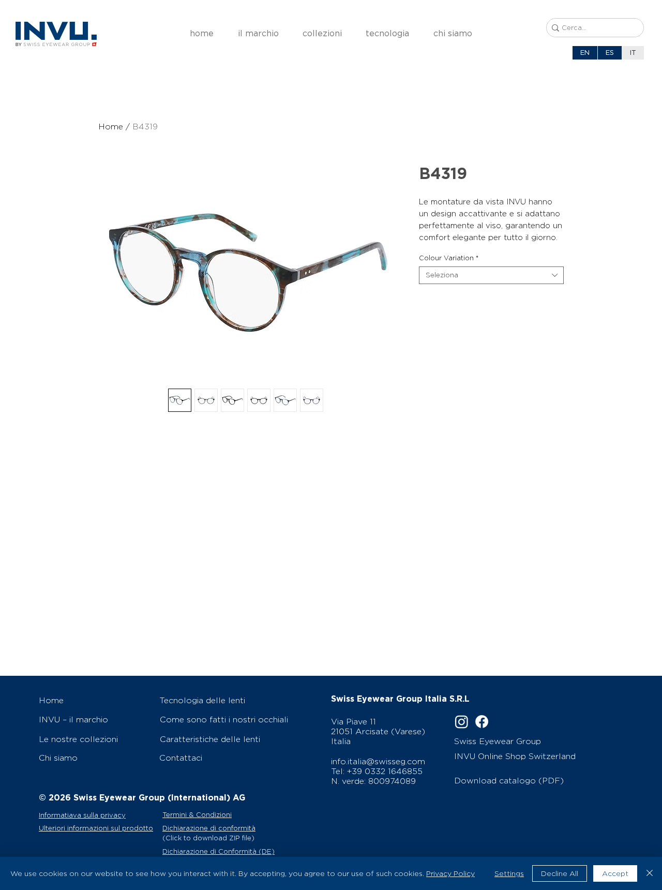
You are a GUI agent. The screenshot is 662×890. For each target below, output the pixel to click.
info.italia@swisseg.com (378, 761)
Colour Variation (448, 258)
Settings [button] (509, 873)
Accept (615, 873)
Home (110, 126)
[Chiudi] (649, 873)
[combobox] (491, 275)
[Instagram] (461, 721)
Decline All (559, 873)
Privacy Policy (450, 873)
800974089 (392, 781)
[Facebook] (481, 721)
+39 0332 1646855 (385, 771)
